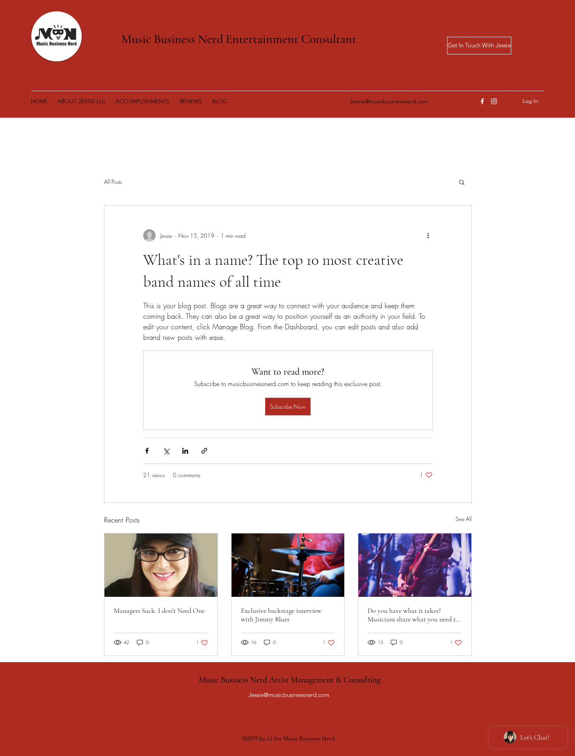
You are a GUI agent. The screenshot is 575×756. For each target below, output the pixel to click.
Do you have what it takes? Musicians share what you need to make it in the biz (413, 614)
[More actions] (428, 235)
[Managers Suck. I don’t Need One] (160, 565)
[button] (461, 182)
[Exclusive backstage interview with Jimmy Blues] (288, 565)
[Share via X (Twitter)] (166, 450)
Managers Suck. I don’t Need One (159, 610)
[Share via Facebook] (147, 450)
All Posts (113, 181)
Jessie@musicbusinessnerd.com (389, 101)
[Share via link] (204, 450)
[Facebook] (482, 101)
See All (464, 519)
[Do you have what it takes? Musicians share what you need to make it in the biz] (414, 565)
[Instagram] (494, 101)
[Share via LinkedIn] (185, 450)
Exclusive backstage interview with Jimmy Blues (281, 614)
